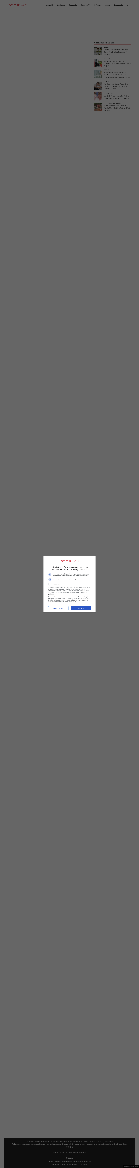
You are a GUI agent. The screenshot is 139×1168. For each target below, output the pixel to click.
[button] (69, 584)
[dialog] (69, 584)
